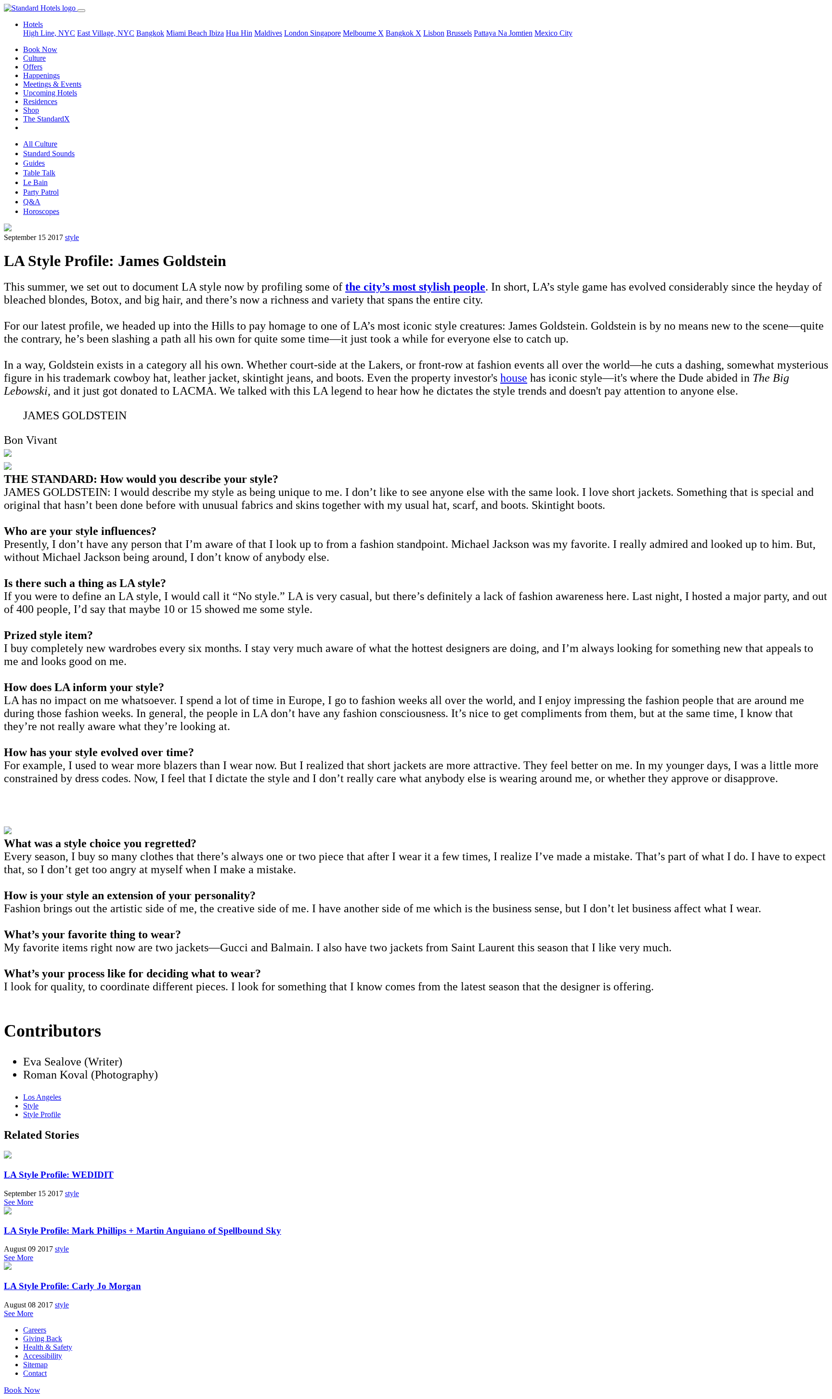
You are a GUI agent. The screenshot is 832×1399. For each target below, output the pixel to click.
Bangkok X (403, 33)
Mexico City (553, 33)
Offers (32, 67)
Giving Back (42, 1338)
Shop (31, 110)
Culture (34, 58)
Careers (34, 1330)
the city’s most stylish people (415, 286)
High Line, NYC (49, 33)
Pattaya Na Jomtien (503, 33)
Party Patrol (41, 192)
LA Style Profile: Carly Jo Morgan (72, 1286)
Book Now (40, 49)
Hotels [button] (33, 24)
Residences (40, 101)
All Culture (40, 144)
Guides (34, 163)
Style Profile (42, 1114)
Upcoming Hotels (50, 93)
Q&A (31, 202)
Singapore (325, 33)
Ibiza (216, 33)
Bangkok (150, 33)
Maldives (268, 33)
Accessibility (42, 1356)
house (513, 378)
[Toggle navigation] (81, 10)
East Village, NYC (105, 33)
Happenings (41, 75)
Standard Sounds (49, 153)
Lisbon (433, 33)
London (297, 33)
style (72, 237)
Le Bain (35, 182)
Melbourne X (363, 33)
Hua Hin (239, 33)
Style (31, 1106)
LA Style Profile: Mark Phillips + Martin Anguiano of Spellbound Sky (142, 1231)
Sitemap (35, 1364)
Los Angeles (42, 1097)
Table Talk (39, 173)
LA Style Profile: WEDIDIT (59, 1175)
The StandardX (46, 119)
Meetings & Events (52, 84)
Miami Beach (187, 33)
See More (18, 1202)
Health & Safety (47, 1347)
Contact (35, 1373)
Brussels (459, 33)
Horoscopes (41, 211)
